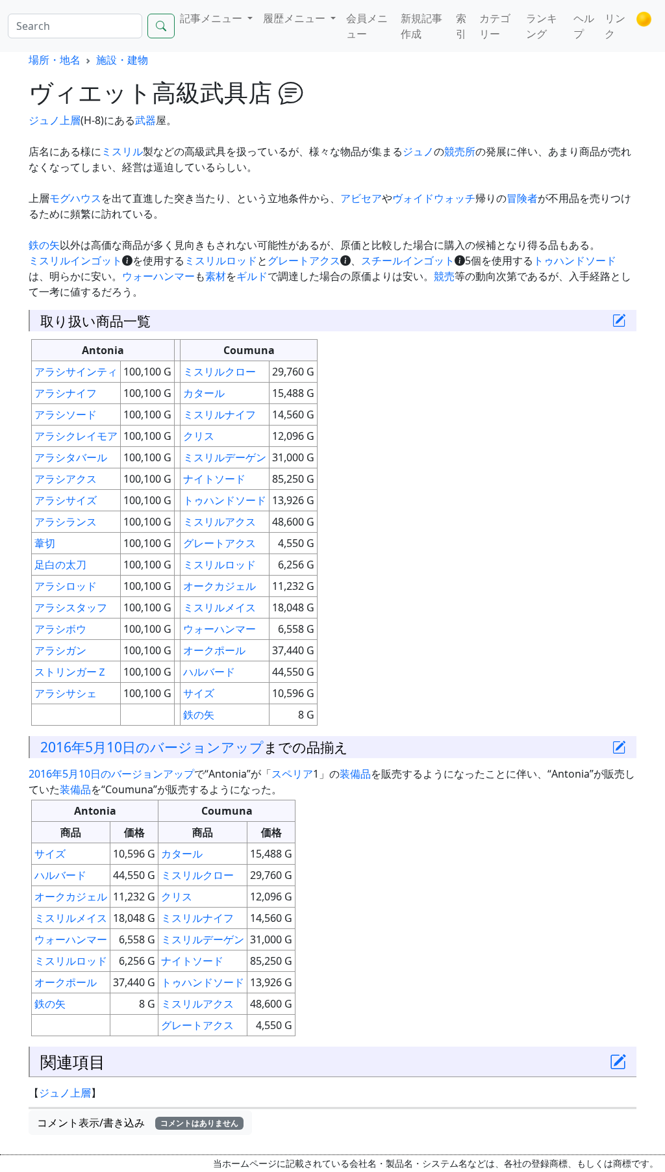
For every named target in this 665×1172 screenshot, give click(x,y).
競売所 (459, 151)
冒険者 (522, 198)
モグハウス (75, 198)
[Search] (161, 26)
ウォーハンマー (158, 276)
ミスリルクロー (219, 371)
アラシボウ (60, 629)
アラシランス (65, 522)
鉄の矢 (44, 245)
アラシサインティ (76, 371)
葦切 (44, 543)
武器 (145, 120)
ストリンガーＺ (70, 672)
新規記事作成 (421, 26)
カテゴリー (494, 26)
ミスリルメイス (219, 607)
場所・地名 (55, 60)
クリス (198, 436)
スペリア (292, 774)
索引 (461, 26)
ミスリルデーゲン (224, 457)
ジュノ (418, 151)
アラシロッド (65, 586)
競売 (444, 276)
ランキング (541, 26)
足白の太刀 (60, 564)
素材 (215, 276)
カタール (204, 393)
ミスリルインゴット (75, 260)
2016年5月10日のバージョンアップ (152, 746)
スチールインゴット (408, 260)
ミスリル (122, 151)
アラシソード (65, 414)
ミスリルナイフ (219, 414)
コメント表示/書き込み (137, 1122)
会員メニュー (367, 26)
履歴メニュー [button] (295, 18)
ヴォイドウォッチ (433, 198)
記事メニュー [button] (212, 18)
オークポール (214, 650)
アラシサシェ (65, 693)
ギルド (252, 276)
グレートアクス (304, 260)
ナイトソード (214, 479)
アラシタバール (70, 457)
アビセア (361, 198)
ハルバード (209, 672)
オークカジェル (219, 586)
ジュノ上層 (55, 120)
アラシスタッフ (70, 607)
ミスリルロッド (220, 260)
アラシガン (60, 650)
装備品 (355, 774)
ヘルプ (583, 26)
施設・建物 (122, 60)
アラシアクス (65, 479)
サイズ (198, 693)
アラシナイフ (65, 393)
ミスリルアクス (219, 522)
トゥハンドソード (574, 260)
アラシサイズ (65, 500)
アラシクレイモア (76, 436)
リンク (615, 26)
